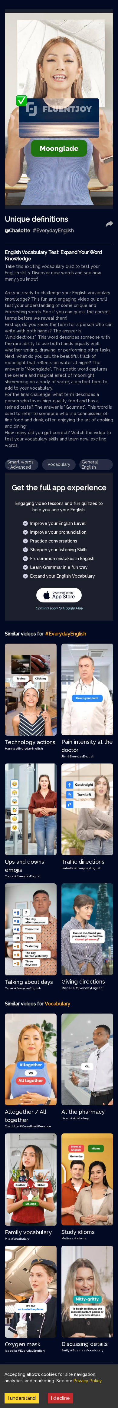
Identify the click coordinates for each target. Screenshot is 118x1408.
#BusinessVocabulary (86, 1350)
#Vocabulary (79, 1118)
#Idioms (80, 1238)
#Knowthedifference (35, 1126)
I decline (60, 1398)
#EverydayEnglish (29, 748)
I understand (22, 1398)
